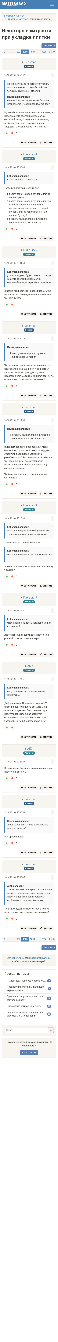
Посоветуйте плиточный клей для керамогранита (25, 988)
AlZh (30, 666)
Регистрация (29, 1052)
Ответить (50, 45)
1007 (17, 52)
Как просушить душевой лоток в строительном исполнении (25, 1014)
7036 (44, 52)
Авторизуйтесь (15, 957)
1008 (25, 52)
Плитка (20, 16)
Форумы (8, 16)
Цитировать (29, 143)
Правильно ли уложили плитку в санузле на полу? (25, 998)
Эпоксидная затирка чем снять (24, 1006)
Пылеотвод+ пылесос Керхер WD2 (26, 980)
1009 (32, 52)
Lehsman (30, 62)
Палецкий (30, 154)
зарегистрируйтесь (39, 957)
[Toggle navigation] (52, 4)
